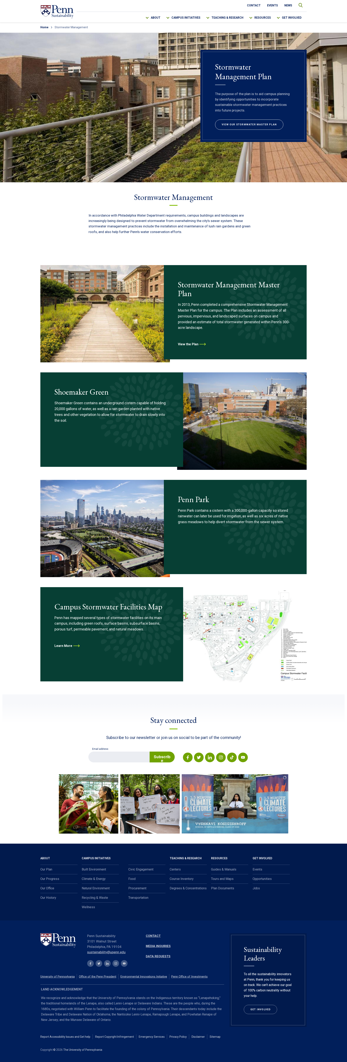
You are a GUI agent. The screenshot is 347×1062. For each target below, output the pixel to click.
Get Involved (292, 17)
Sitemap (215, 1036)
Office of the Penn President (97, 976)
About (155, 17)
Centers (175, 869)
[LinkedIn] (209, 758)
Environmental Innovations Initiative (143, 976)
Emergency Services (152, 1036)
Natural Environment (96, 888)
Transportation (138, 898)
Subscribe (162, 758)
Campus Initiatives (185, 17)
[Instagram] (220, 758)
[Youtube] (243, 758)
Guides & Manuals (223, 869)
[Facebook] (188, 758)
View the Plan (188, 344)
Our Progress (49, 879)
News (288, 5)
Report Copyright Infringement (114, 1036)
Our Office (47, 888)
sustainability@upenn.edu (106, 952)
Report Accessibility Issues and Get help (65, 1036)
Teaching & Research (227, 17)
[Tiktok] (232, 758)
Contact (254, 5)
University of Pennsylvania (57, 976)
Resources (262, 17)
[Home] (56, 11)
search (298, 4)
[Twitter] (198, 758)
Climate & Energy (94, 879)
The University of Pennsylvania (82, 1049)
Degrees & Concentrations (188, 888)
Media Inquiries (158, 946)
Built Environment (94, 869)
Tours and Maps (222, 879)
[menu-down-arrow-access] (150, 17)
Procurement (137, 888)
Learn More (63, 646)
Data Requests (158, 956)
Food (132, 879)
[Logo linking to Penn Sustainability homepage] (61, 940)
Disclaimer (198, 1036)
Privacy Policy (178, 1036)
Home (44, 27)
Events (272, 5)
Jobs (256, 888)
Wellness (88, 907)
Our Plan (46, 869)
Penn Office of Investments (189, 976)
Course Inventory (182, 879)
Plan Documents (222, 888)
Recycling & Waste (95, 898)
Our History (48, 898)
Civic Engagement (140, 869)
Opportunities (262, 879)
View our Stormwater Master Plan (249, 124)
